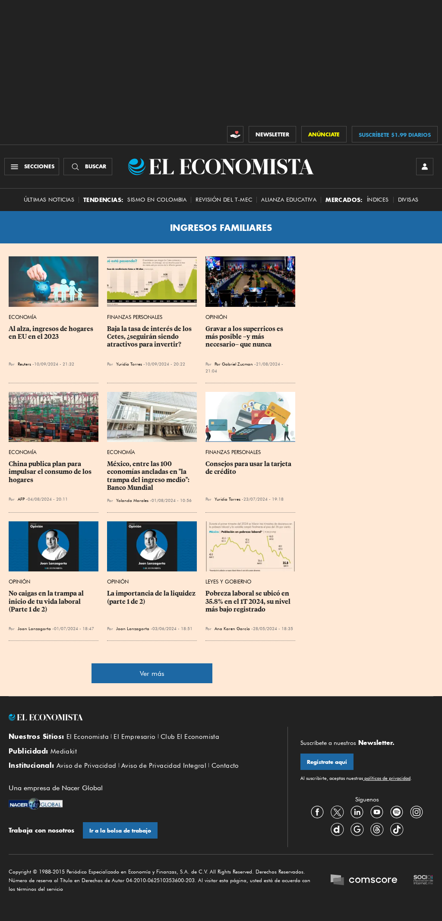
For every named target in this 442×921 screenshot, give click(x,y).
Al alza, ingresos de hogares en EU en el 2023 (52, 333)
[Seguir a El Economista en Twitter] (337, 811)
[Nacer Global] (36, 805)
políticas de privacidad (386, 778)
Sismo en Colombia (156, 199)
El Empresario (134, 737)
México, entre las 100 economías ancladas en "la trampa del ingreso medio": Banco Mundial (149, 475)
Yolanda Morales (132, 500)
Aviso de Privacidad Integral (163, 766)
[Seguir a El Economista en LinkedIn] (357, 811)
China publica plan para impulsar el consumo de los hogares (51, 471)
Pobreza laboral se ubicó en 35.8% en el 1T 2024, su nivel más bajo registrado (248, 601)
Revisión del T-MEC (224, 199)
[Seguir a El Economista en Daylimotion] (337, 829)
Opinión (216, 317)
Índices (378, 199)
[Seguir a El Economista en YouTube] (376, 811)
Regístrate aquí (327, 762)
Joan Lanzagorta (34, 628)
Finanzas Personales (134, 317)
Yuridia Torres (129, 363)
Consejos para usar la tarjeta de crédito (249, 468)
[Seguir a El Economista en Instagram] (416, 811)
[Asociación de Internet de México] (423, 880)
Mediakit (64, 751)
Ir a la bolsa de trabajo (120, 830)
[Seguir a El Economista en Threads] (376, 829)
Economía (23, 317)
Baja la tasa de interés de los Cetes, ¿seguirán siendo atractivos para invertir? (150, 336)
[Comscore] (364, 880)
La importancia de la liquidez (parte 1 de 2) (152, 597)
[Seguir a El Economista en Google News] (357, 829)
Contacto (225, 766)
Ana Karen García (232, 628)
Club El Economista (190, 737)
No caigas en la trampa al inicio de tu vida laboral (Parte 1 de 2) (47, 601)
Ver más (152, 673)
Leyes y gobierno (228, 581)
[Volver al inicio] (142, 717)
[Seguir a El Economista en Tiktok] (396, 829)
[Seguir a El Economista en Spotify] (396, 811)
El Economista (87, 737)
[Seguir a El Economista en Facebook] (317, 811)
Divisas (408, 199)
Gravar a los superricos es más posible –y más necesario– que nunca (244, 336)
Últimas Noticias (49, 199)
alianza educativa (288, 199)
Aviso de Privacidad (87, 766)
